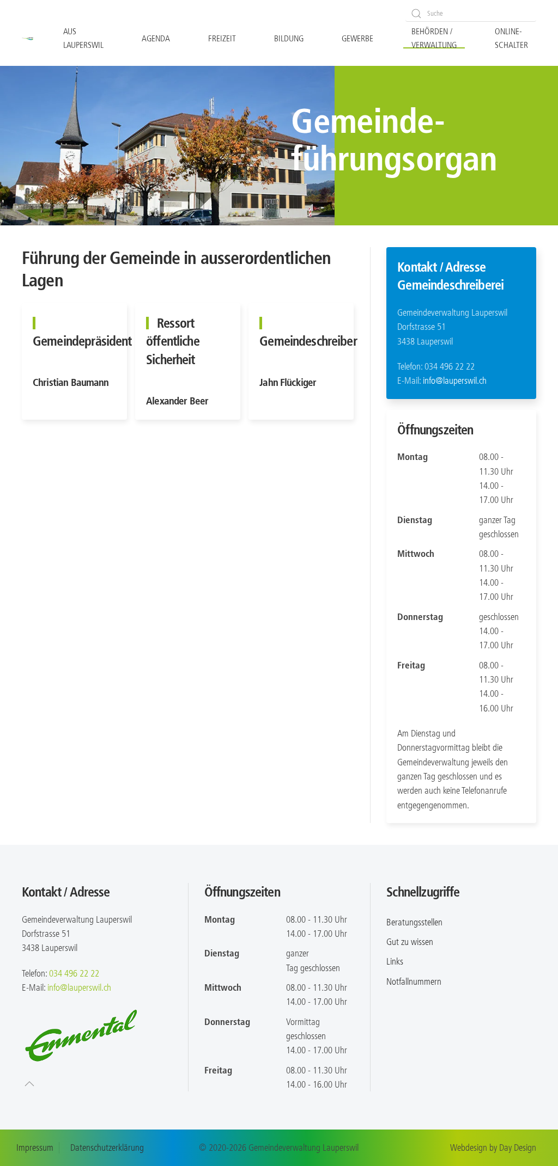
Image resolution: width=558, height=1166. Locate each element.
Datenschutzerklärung (107, 1147)
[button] (29, 1083)
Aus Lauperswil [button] (83, 38)
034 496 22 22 (74, 973)
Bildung (289, 38)
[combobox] (470, 13)
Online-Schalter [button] (511, 38)
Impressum (34, 1147)
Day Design (517, 1147)
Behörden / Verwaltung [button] (434, 38)
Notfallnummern (413, 981)
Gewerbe (357, 38)
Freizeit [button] (222, 38)
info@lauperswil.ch (455, 380)
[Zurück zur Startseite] (27, 38)
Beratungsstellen (414, 922)
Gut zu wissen (409, 941)
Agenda (156, 38)
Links (394, 961)
